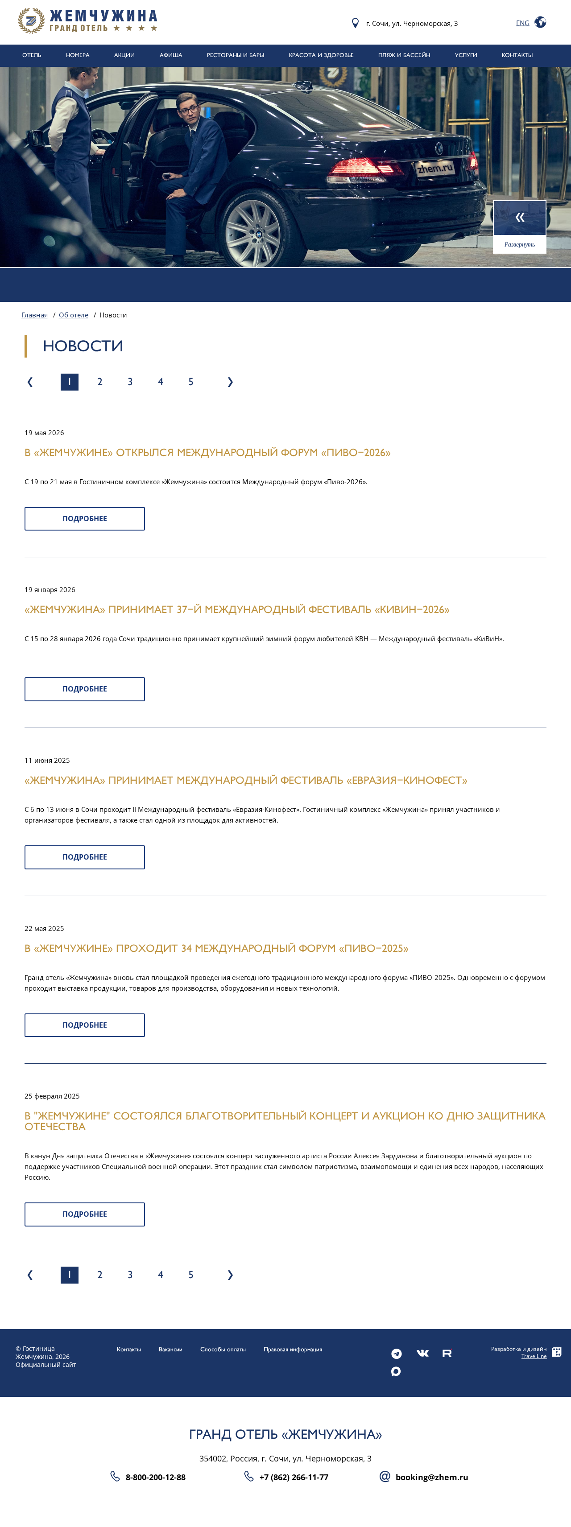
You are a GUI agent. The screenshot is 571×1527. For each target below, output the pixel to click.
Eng (523, 22)
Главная (34, 314)
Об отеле (73, 314)
